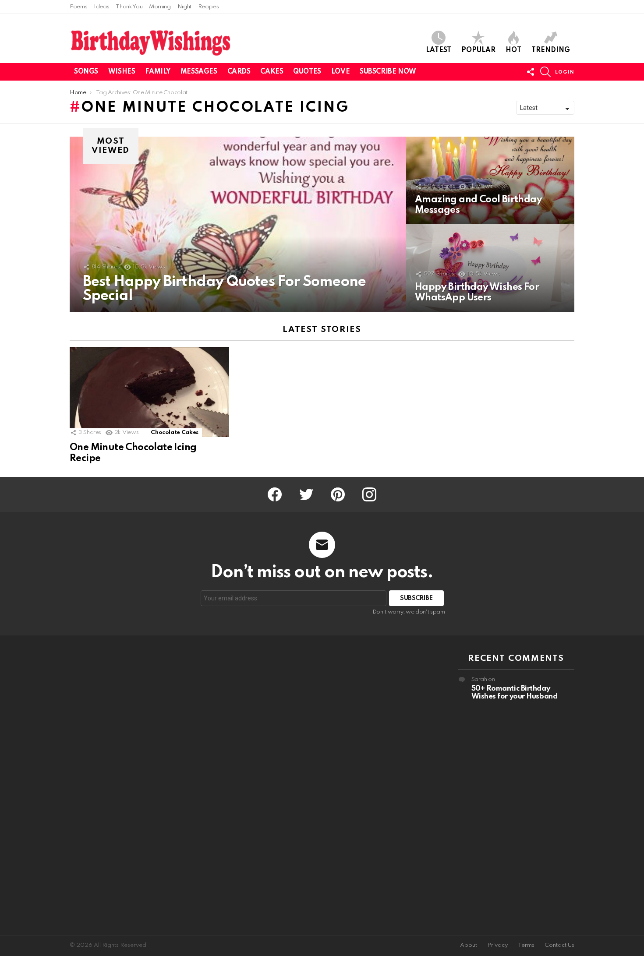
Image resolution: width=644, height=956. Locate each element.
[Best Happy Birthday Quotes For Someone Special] (238, 224)
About (468, 945)
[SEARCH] (545, 72)
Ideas (101, 7)
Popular (478, 50)
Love (340, 71)
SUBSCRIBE (416, 598)
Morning (159, 7)
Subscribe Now (388, 71)
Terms (526, 945)
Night (184, 7)
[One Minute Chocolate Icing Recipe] (149, 392)
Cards (239, 71)
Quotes (307, 71)
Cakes (271, 71)
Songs (86, 71)
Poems (78, 7)
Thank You (129, 7)
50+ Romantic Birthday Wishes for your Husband (514, 692)
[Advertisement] (128, 785)
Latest (438, 50)
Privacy (497, 945)
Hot (513, 50)
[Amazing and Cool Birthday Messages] (490, 180)
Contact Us (559, 945)
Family (157, 71)
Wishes (121, 71)
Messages (198, 71)
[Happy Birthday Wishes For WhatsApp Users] (490, 268)
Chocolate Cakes (174, 432)
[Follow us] (530, 72)
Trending (550, 50)
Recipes (208, 7)
